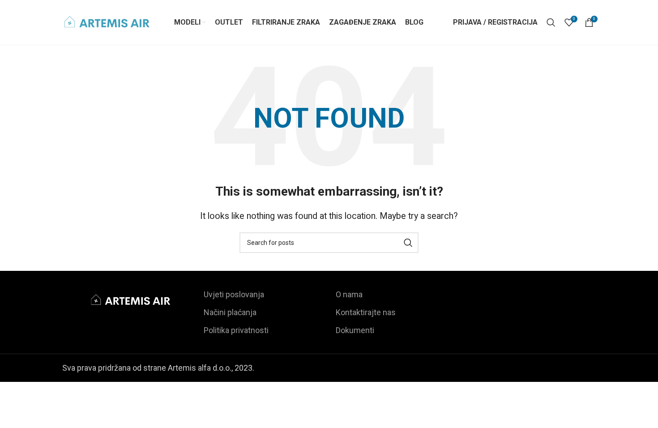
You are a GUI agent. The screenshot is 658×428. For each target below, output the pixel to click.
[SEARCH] (408, 242)
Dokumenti (355, 330)
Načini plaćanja (230, 312)
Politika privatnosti (236, 330)
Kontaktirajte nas (366, 312)
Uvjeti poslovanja (234, 294)
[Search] (551, 22)
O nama (349, 294)
